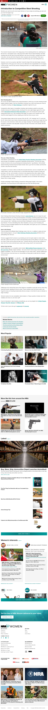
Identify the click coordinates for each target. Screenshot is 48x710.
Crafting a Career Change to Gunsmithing (13, 323)
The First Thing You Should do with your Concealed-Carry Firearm (14, 489)
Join (9, 1)
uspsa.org (19, 306)
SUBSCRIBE (7, 617)
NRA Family (9, 590)
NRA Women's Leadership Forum (7, 646)
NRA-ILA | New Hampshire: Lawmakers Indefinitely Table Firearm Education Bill (34, 554)
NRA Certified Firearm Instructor (34, 248)
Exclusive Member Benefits (30, 645)
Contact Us (3, 630)
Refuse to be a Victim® (5, 648)
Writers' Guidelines (4, 633)
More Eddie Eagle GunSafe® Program (32, 583)
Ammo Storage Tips (5, 510)
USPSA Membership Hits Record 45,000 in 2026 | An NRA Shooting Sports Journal (11, 431)
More (8, 438)
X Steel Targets (42, 301)
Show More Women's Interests (31, 599)
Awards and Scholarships (6, 643)
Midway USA (20, 303)
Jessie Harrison (29, 216)
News (2, 16)
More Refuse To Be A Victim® (6, 583)
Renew (12, 1)
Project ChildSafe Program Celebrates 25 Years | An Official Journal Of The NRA (36, 565)
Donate (16, 1)
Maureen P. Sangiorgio (34, 317)
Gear (8, 474)
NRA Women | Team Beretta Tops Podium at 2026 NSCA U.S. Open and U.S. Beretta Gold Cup (11, 416)
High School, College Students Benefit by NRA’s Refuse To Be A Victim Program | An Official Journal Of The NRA (11, 574)
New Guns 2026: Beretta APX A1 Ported (10, 499)
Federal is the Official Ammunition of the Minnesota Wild (14, 520)
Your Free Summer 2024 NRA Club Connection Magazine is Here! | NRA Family (35, 561)
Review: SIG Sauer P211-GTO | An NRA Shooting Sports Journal (34, 431)
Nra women (6, 566)
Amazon (13, 303)
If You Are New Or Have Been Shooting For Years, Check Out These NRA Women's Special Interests (36, 701)
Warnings (23, 708)
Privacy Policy (3, 708)
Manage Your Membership (30, 648)
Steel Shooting (19, 317)
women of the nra (13, 566)
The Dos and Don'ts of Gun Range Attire (12, 325)
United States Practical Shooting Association (30, 159)
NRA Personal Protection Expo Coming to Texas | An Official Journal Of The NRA (12, 579)
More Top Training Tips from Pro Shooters (13, 321)
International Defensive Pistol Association (15, 112)
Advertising (3, 632)
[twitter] (25, 15)
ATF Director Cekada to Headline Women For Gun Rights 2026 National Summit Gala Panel (16, 478)
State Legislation (29, 557)
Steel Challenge (18, 105)
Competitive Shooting (11, 317)
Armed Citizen (27, 633)
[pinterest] (28, 15)
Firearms (9, 16)
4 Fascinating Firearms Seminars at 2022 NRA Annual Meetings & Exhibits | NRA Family (11, 569)
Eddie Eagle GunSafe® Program (39, 545)
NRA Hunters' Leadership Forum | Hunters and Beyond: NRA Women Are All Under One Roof (11, 564)
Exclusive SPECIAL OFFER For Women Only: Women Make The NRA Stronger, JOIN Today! (35, 683)
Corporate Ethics (16, 708)
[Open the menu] (46, 4)
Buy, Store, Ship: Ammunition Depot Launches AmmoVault (23, 469)
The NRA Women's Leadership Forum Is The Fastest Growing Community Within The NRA (11, 683)
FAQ (27, 708)
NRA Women (34, 590)
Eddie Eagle (35, 557)
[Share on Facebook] (22, 15)
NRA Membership (4, 645)
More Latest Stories (29, 534)
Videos (26, 632)
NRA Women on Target (5, 650)
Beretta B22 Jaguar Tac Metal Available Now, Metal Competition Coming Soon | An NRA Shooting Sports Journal (35, 416)
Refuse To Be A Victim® (12, 545)
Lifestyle (5, 16)
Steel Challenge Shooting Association (27, 233)
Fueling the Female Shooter (9, 327)
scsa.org (26, 306)
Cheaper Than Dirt (5, 303)
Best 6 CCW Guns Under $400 (10, 328)
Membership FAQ (28, 646)
